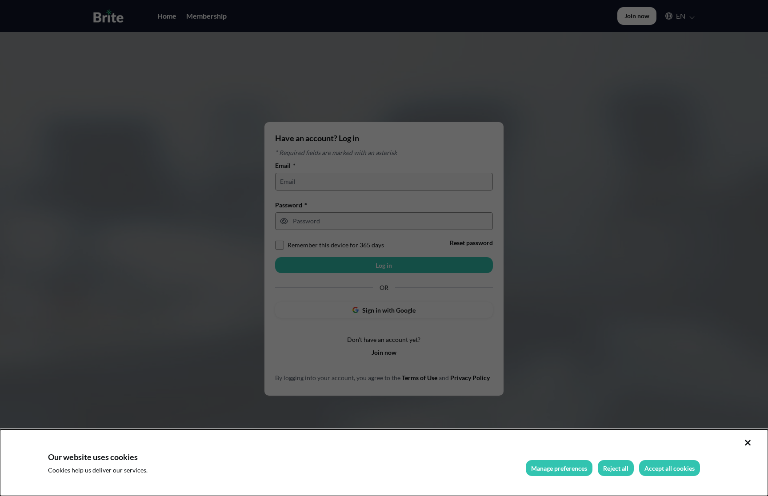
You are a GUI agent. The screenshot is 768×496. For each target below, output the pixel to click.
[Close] (747, 442)
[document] (384, 462)
